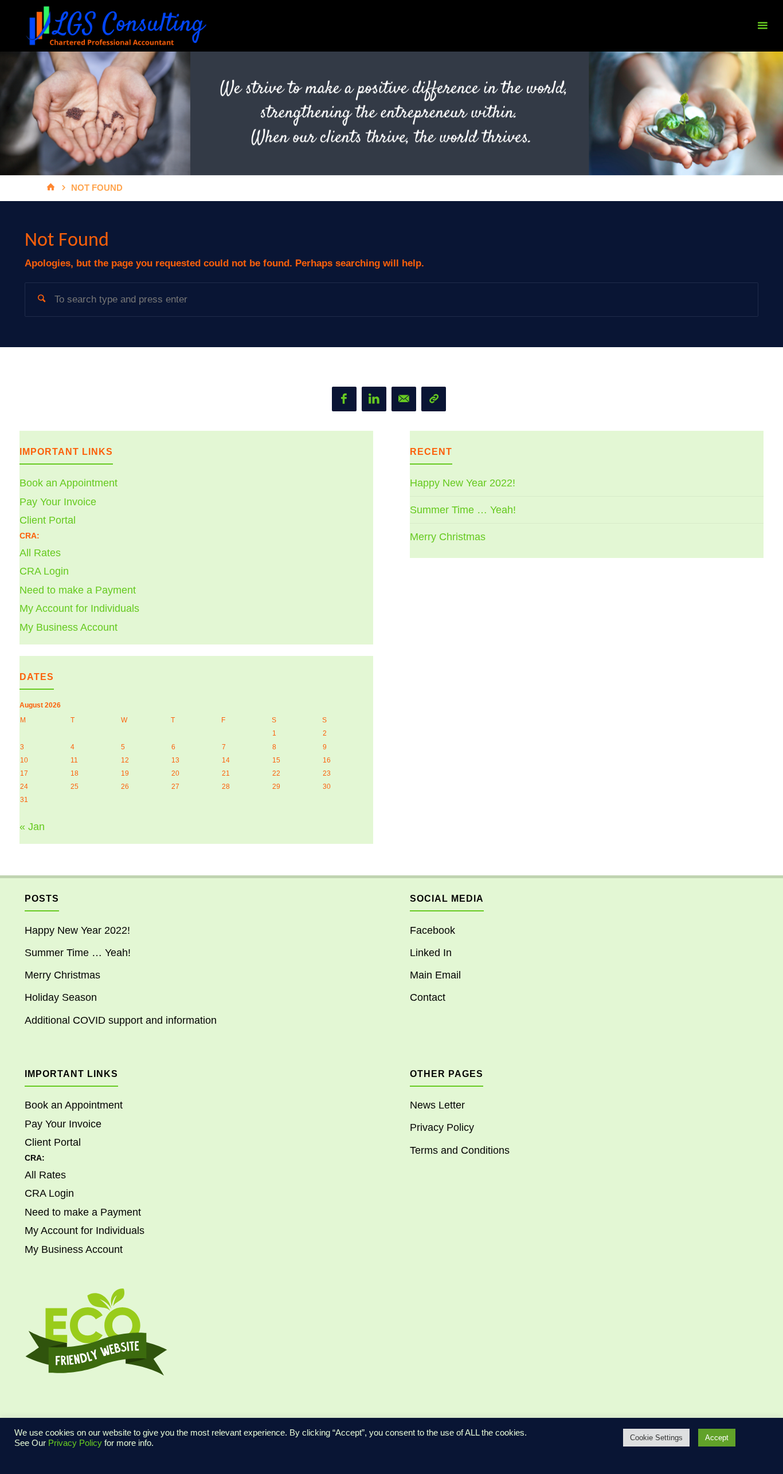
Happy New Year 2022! (462, 483)
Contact (427, 997)
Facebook (432, 930)
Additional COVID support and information (121, 1020)
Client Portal (47, 520)
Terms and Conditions (460, 1150)
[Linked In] (374, 399)
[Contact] (433, 399)
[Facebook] (344, 399)
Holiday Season (61, 997)
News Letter (437, 1105)
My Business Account (68, 627)
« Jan (32, 826)
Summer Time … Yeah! (463, 510)
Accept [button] (717, 1437)
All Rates (40, 553)
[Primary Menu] (762, 26)
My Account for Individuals (79, 608)
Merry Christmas (448, 537)
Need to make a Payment (77, 590)
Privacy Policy (442, 1127)
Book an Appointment (68, 483)
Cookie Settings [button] (656, 1437)
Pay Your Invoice (57, 502)
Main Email (435, 975)
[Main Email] (403, 399)
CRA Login (44, 571)
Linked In (431, 952)
